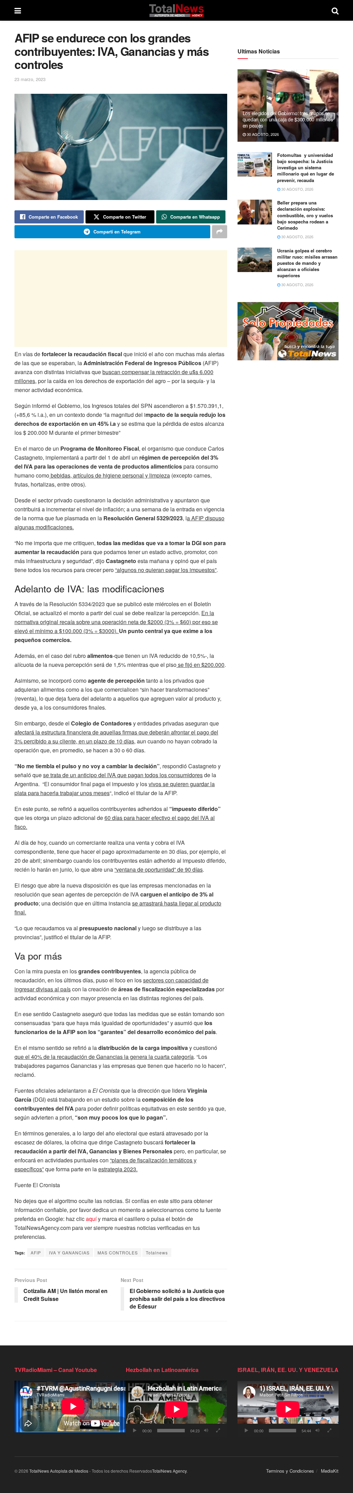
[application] (176, 1409)
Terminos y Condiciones (290, 1470)
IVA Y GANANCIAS (69, 1252)
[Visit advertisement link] (288, 331)
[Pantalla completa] (218, 1430)
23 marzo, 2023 (30, 79)
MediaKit (330, 1470)
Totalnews (157, 1252)
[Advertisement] (120, 298)
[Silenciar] (206, 1430)
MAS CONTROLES (118, 1252)
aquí (91, 1219)
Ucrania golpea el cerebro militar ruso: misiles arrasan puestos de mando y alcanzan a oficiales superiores (307, 263)
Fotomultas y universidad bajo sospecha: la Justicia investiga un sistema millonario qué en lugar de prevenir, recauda (305, 167)
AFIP (36, 1252)
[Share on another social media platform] (219, 231)
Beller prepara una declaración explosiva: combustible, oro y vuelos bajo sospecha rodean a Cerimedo (305, 215)
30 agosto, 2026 (262, 134)
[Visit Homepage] (176, 10)
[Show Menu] (17, 10)
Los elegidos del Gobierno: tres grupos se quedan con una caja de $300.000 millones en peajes (288, 119)
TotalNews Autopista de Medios (58, 1471)
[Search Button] (335, 10)
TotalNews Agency (169, 1471)
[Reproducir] (134, 1430)
